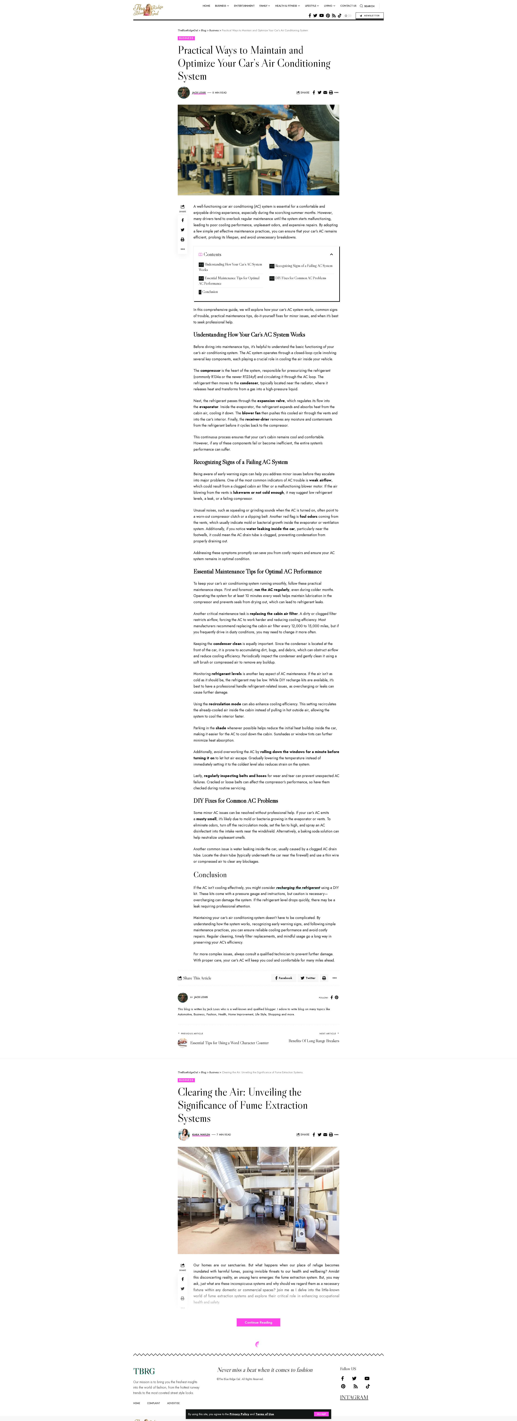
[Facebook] (310, 15)
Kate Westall (201, 1398)
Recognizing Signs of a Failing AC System (303, 266)
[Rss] (334, 15)
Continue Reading (258, 1322)
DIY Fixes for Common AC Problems (300, 278)
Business (186, 38)
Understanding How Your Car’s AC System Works (230, 267)
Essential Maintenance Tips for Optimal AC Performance (229, 281)
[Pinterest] (328, 15)
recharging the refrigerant (297, 887)
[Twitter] (315, 15)
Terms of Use (264, 1414)
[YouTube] (321, 15)
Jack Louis (199, 93)
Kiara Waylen (201, 1135)
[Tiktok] (340, 15)
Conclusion (210, 292)
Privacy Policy (239, 1414)
